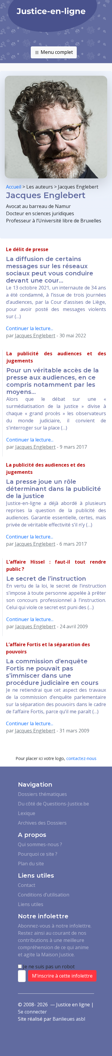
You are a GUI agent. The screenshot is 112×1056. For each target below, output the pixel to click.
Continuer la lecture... (29, 328)
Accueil (13, 186)
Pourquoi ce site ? (37, 854)
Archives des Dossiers (42, 823)
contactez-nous (81, 758)
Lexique (26, 813)
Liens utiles (30, 904)
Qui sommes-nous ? (40, 844)
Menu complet (56, 52)
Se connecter (32, 1011)
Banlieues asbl (69, 1019)
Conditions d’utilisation (43, 894)
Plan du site (31, 863)
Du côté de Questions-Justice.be (53, 803)
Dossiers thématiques (42, 794)
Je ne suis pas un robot (48, 966)
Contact (26, 885)
